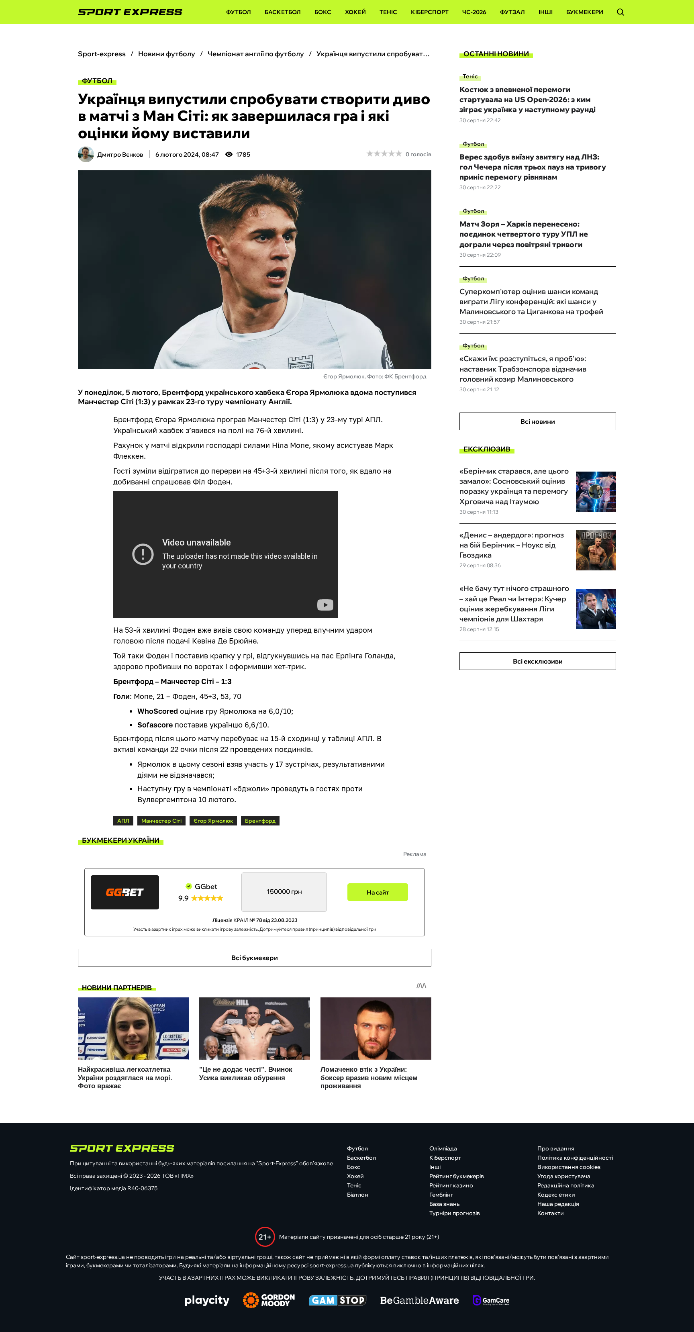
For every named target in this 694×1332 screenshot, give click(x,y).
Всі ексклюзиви (538, 661)
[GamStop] (337, 1301)
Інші (546, 12)
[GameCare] (491, 1301)
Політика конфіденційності (575, 1157)
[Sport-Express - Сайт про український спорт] (126, 12)
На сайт (378, 892)
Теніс (388, 12)
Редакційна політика (565, 1185)
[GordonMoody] (269, 1301)
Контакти (550, 1213)
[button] (620, 12)
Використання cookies (568, 1167)
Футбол (238, 12)
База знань (444, 1203)
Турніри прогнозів (454, 1213)
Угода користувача (563, 1176)
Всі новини (537, 421)
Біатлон (357, 1194)
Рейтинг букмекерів (456, 1176)
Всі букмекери (254, 958)
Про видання (555, 1148)
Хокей (355, 12)
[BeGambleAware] (419, 1301)
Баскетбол (283, 12)
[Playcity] (207, 1301)
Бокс (322, 12)
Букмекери (584, 12)
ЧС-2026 (474, 12)
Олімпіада (443, 1148)
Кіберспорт (430, 12)
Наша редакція (558, 1203)
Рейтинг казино (451, 1185)
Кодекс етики (556, 1194)
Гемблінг (441, 1194)
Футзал (512, 12)
